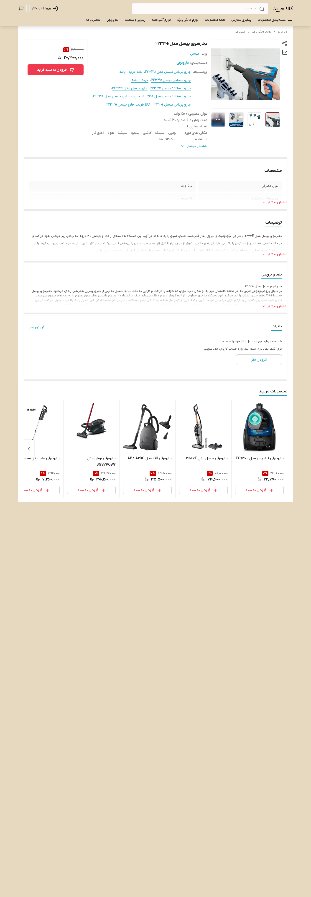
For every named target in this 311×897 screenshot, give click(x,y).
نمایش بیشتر (277, 202)
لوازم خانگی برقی (261, 32)
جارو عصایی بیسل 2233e (171, 80)
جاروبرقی (240, 32)
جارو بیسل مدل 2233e (130, 88)
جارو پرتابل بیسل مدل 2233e (168, 72)
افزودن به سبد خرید (52, 70)
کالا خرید (283, 9)
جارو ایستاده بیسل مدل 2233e (167, 96)
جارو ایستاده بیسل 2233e (170, 88)
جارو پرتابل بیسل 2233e (172, 104)
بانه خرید (135, 72)
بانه (123, 72)
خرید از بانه (139, 80)
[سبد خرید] (21, 8)
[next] (28, 449)
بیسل (194, 53)
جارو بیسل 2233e (120, 104)
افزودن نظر (37, 327)
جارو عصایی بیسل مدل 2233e (116, 96)
